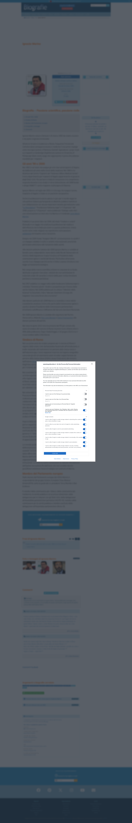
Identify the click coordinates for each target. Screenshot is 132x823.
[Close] (92, 364)
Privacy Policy (74, 458)
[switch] (85, 394)
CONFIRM (55, 453)
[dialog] (66, 411)
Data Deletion (57, 458)
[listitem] (66, 390)
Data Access (66, 458)
